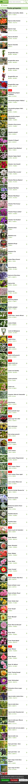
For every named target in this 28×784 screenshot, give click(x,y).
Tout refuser (14, 780)
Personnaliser (23, 780)
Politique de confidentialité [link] (14, 782)
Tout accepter (5, 780)
